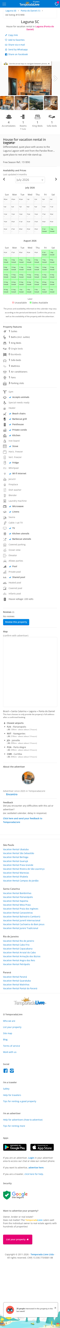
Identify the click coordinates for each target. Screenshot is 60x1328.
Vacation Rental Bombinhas (17, 893)
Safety (6, 1088)
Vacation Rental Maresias (16, 872)
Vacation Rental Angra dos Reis (19, 960)
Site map (7, 1033)
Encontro (11, 794)
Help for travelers (12, 1095)
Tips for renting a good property (19, 1101)
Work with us (9, 1052)
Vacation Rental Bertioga (15, 857)
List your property (12, 1027)
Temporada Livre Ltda (42, 1254)
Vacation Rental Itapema (15, 900)
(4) (11, 10)
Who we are (9, 1020)
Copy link (13, 35)
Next (55, 78)
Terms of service (11, 1045)
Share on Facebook (18, 54)
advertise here (36, 1167)
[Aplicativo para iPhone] (43, 1149)
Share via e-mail (16, 44)
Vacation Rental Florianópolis (18, 897)
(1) (30, 10)
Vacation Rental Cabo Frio (16, 944)
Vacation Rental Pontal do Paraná (20, 988)
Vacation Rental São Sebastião (18, 853)
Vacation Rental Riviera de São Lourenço (23, 868)
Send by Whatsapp (18, 49)
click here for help (33, 1174)
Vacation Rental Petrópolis (16, 964)
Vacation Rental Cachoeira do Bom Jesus (23, 924)
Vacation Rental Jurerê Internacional (21, 920)
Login (31, 1157)
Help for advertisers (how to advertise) (22, 1119)
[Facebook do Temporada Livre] (6, 1071)
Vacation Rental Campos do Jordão (20, 880)
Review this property (16, 621)
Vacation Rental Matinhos (16, 984)
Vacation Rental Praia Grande (18, 865)
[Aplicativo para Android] (16, 1149)
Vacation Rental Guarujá (15, 861)
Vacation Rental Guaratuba (17, 980)
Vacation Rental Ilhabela (15, 876)
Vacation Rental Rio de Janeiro (18, 940)
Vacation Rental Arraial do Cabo (19, 952)
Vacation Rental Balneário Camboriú (21, 916)
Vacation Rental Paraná (15, 976)
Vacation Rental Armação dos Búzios (21, 956)
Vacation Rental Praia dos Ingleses (20, 908)
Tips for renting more (14, 1125)
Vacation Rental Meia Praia (17, 904)
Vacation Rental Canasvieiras (18, 912)
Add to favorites (16, 39)
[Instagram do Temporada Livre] (12, 1071)
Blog (5, 1039)
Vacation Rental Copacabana (17, 948)
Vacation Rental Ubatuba (16, 849)
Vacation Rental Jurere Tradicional (20, 928)
